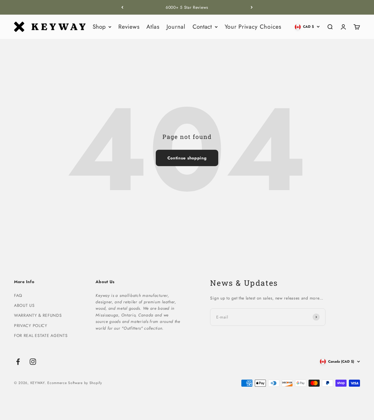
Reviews (128, 27)
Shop (99, 27)
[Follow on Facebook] (18, 362)
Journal (176, 27)
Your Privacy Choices (253, 27)
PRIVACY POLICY (30, 325)
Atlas (153, 27)
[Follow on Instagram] (33, 362)
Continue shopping (187, 158)
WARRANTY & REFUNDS (38, 315)
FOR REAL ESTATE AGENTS (40, 335)
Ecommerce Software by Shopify (74, 382)
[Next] (252, 7)
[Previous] (122, 7)
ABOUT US (24, 305)
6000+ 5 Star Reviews (187, 7)
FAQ (18, 295)
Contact (202, 27)
